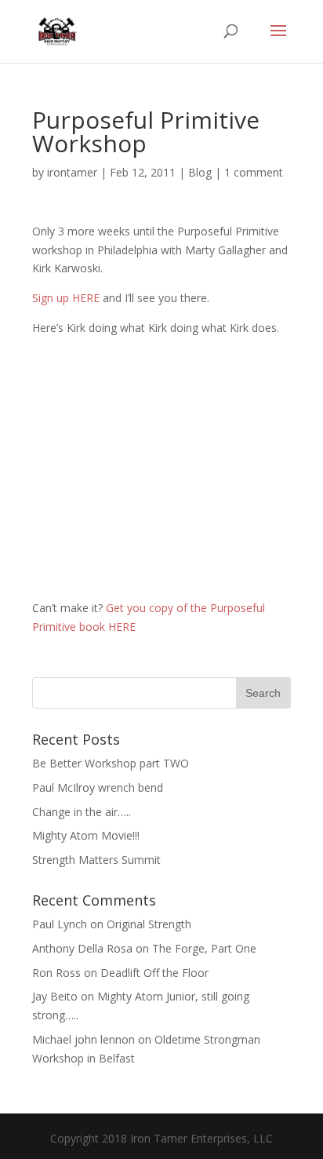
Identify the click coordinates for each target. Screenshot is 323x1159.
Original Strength (149, 924)
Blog (200, 172)
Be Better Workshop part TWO (110, 763)
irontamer (72, 172)
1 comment (253, 172)
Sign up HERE (66, 297)
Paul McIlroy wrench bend (97, 787)
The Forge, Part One (204, 948)
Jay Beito (55, 996)
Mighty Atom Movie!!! (86, 835)
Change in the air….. (81, 811)
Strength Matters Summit (96, 859)
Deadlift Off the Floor (154, 972)
